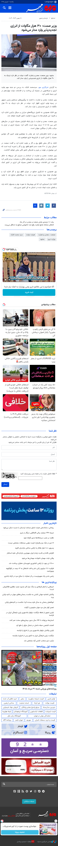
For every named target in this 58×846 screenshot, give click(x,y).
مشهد (42, 239)
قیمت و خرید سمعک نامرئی (45, 720)
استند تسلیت (24, 703)
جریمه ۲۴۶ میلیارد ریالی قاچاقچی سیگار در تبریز (37, 532)
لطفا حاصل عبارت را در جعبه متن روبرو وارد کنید (38, 474)
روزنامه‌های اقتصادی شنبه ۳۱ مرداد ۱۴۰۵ (39, 689)
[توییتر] (31, 792)
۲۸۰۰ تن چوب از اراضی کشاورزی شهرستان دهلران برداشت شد (31, 563)
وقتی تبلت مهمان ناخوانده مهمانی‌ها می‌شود (38, 558)
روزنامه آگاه (7, 720)
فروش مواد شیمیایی (10, 707)
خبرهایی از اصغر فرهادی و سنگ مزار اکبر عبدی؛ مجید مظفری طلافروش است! (28, 588)
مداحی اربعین (9, 703)
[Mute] (9, 279)
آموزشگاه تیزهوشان (20, 711)
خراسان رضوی (43, 18)
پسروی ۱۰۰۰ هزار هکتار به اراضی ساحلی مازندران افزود (34, 548)
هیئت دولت (30, 234)
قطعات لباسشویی (36, 711)
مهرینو (29, 720)
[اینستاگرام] (35, 792)
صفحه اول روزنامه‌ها (47, 647)
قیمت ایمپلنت (50, 711)
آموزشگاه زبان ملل (14, 716)
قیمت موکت (49, 703)
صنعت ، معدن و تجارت (46, 234)
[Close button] (55, 821)
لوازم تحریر (51, 698)
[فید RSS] (23, 792)
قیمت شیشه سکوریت (36, 698)
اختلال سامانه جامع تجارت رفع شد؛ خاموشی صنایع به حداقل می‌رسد (29, 225)
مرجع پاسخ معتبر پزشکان (30, 707)
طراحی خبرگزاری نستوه (44, 841)
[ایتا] (14, 792)
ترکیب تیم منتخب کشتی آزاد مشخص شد (39, 640)
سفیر (22, 698)
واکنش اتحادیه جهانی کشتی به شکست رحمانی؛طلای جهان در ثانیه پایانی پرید (28, 596)
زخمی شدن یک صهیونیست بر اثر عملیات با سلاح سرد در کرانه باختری (29, 576)
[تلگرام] (43, 792)
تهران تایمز (19, 720)
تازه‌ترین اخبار (50, 523)
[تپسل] (3, 249)
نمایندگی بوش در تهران (42, 716)
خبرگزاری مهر (44, 87)
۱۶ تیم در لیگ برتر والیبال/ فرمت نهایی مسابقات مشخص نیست (31, 543)
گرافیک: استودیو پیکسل (24, 841)
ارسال (5, 484)
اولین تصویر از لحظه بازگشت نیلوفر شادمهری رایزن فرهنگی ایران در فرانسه (30, 614)
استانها (53, 18)
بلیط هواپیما (6, 711)
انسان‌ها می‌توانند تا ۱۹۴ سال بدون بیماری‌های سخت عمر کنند (31, 620)
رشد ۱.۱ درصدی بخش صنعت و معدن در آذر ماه (37, 222)
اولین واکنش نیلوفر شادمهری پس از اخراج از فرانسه (35, 630)
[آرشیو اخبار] (18, 792)
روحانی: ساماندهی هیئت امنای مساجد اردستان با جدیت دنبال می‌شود (28, 527)
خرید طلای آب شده (10, 698)
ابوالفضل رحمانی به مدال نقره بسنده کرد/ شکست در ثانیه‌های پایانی (29, 602)
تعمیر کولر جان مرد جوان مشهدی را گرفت (39, 607)
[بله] (39, 792)
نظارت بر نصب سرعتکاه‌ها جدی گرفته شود (39, 538)
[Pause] (5, 279)
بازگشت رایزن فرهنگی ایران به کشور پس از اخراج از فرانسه (33, 635)
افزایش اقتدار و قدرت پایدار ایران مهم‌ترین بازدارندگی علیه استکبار (30, 553)
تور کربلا (37, 703)
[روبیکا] (27, 792)
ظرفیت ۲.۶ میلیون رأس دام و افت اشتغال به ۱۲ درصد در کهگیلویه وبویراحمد (30, 570)
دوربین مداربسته (49, 707)
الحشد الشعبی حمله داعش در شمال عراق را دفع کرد (35, 625)
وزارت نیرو (51, 239)
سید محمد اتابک (17, 234)
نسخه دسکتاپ (29, 801)
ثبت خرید (29, 292)
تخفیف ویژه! (20, 832)
